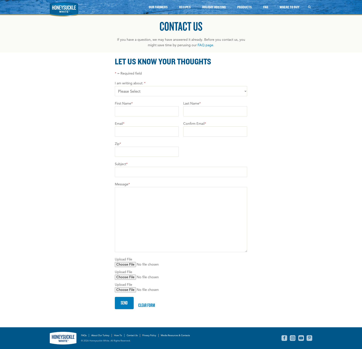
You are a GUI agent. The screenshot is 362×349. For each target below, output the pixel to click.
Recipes (185, 7)
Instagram (292, 338)
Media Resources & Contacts (175, 335)
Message (122, 184)
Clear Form (146, 305)
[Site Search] (309, 7)
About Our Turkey (100, 335)
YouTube (301, 338)
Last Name (192, 103)
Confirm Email (194, 124)
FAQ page (205, 45)
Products (244, 7)
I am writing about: (130, 83)
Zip (118, 144)
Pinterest (309, 338)
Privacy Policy (149, 335)
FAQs (84, 335)
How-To (118, 335)
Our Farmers (158, 7)
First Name (124, 103)
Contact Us (132, 335)
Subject (121, 164)
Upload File (123, 259)
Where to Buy (289, 7)
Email (119, 124)
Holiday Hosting (214, 7)
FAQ (265, 7)
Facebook (284, 338)
